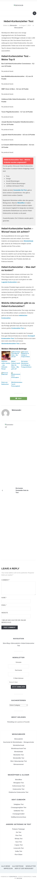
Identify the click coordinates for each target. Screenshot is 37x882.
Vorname (18, 662)
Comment (5, 580)
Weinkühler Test (18, 755)
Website (4, 612)
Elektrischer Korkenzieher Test (18, 792)
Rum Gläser (18, 854)
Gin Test (18, 832)
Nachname (18, 670)
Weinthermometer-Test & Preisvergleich (15, 384)
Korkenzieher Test (17, 328)
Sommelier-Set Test (20, 190)
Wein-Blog (6, 643)
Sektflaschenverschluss (18, 817)
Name (4, 597)
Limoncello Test (19, 848)
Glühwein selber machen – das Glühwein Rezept (5, 365)
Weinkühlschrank (18, 745)
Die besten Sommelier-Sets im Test (22, 490)
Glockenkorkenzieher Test (10, 343)
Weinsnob (13, 25)
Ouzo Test (18, 842)
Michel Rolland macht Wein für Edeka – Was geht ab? (15, 365)
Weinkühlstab (28, 241)
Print (20, 398)
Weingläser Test (18, 782)
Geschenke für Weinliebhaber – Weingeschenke (18, 742)
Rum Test (19, 835)
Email (4, 605)
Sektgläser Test (18, 804)
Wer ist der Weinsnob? (24, 868)
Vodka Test (18, 851)
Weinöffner (21, 203)
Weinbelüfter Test (18, 758)
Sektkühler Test (18, 810)
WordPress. (13, 876)
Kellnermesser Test (18, 786)
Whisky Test (18, 838)
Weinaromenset (18, 764)
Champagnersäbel (18, 814)
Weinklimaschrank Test (18, 748)
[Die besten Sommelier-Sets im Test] (9, 490)
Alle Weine (5, 866)
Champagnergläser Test (18, 807)
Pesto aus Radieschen (5, 383)
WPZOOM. (19, 878)
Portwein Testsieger (18, 829)
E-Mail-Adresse (18, 678)
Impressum (8, 868)
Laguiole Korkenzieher (9, 282)
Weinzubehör (18, 27)
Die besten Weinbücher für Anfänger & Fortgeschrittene (25, 364)
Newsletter (31, 866)
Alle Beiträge (18, 866)
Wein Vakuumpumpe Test (18, 761)
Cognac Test (19, 845)
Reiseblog (10, 722)
